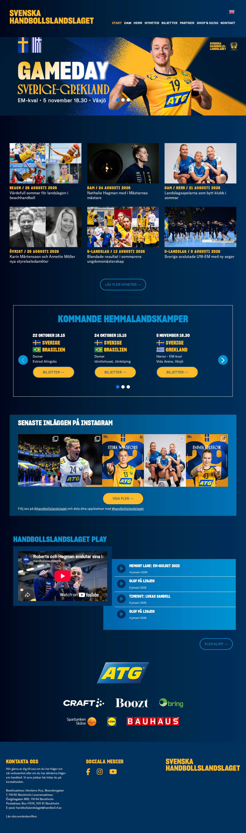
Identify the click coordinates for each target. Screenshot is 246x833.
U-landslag (98, 252)
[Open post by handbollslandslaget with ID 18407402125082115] (207, 460)
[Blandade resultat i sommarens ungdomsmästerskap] (123, 227)
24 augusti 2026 (115, 188)
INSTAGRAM (97, 423)
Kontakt (228, 23)
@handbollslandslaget (50, 509)
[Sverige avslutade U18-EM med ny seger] (200, 227)
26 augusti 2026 (41, 188)
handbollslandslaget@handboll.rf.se (39, 807)
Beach (15, 188)
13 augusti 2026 (129, 252)
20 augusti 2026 (43, 252)
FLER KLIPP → (216, 644)
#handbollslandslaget (128, 509)
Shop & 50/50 (207, 23)
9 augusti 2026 (206, 252)
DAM (127, 23)
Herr (138, 23)
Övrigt (16, 252)
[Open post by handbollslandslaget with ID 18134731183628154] (39, 460)
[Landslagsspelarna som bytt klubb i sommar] (200, 163)
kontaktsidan (14, 782)
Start (117, 23)
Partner (187, 23)
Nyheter (152, 23)
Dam (91, 188)
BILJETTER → (53, 372)
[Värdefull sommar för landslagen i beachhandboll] (45, 163)
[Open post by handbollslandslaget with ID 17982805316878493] (165, 460)
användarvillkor (27, 816)
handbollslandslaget (39, 438)
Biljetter (169, 23)
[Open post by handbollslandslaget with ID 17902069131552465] (123, 460)
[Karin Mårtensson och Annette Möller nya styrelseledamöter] (45, 227)
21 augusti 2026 (205, 188)
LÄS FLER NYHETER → (123, 284)
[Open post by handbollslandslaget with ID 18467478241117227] (81, 460)
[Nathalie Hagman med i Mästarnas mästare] (123, 163)
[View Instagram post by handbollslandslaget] (56, 482)
